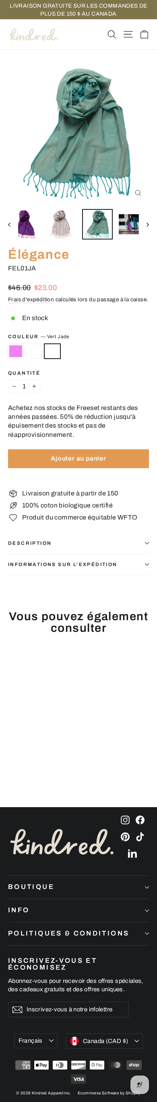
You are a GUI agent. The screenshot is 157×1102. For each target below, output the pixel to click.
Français (31, 1040)
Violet (15, 351)
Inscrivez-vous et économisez (52, 964)
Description (30, 543)
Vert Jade (52, 351)
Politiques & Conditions (68, 933)
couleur (39, 336)
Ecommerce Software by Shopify (109, 1093)
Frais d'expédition (31, 299)
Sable (34, 351)
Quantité (24, 373)
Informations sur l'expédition (63, 564)
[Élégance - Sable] (21, 769)
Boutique (31, 887)
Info (18, 910)
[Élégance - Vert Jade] (30, 769)
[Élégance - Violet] (12, 769)
